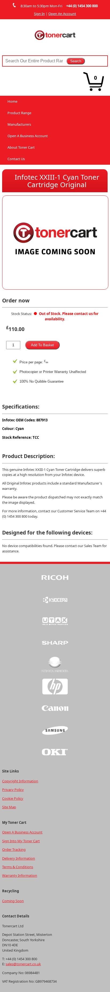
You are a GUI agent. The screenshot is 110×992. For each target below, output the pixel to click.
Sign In (39, 13)
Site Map (9, 807)
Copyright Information (20, 781)
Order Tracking (14, 849)
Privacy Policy (13, 789)
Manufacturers (19, 124)
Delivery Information (18, 858)
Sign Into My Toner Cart (21, 841)
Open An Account (62, 13)
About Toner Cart (21, 147)
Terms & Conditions (17, 866)
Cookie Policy (12, 798)
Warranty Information (19, 875)
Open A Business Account (27, 135)
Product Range (19, 112)
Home (12, 101)
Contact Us (16, 158)
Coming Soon (13, 900)
